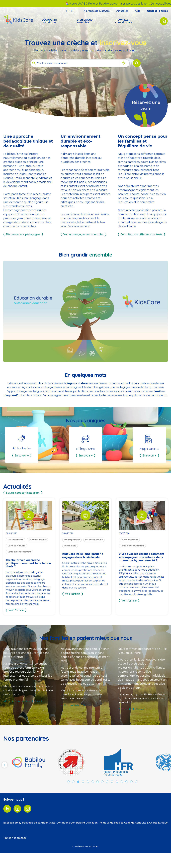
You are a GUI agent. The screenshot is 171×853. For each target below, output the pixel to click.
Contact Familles (157, 10)
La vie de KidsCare (16, 545)
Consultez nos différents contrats (141, 234)
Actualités (122, 10)
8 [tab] (102, 781)
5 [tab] (88, 781)
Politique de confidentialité (38, 822)
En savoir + (22, 455)
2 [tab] (73, 781)
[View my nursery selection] (164, 21)
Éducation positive (37, 539)
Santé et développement (19, 551)
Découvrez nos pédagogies (23, 234)
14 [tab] (131, 781)
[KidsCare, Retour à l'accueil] (18, 19)
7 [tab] (97, 781)
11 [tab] (117, 781)
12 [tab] (122, 781)
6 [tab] (93, 781)
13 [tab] (126, 781)
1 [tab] (68, 781)
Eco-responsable (15, 539)
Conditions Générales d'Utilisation (77, 822)
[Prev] (4, 765)
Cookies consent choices (85, 846)
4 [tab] (83, 781)
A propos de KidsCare (97, 10)
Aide (137, 10)
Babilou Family (12, 822)
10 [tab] (112, 781)
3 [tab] (78, 781)
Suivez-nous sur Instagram (23, 492)
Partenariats (70, 545)
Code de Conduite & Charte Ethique (146, 822)
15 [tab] (136, 781)
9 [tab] (107, 781)
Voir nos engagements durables (83, 234)
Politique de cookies (111, 822)
